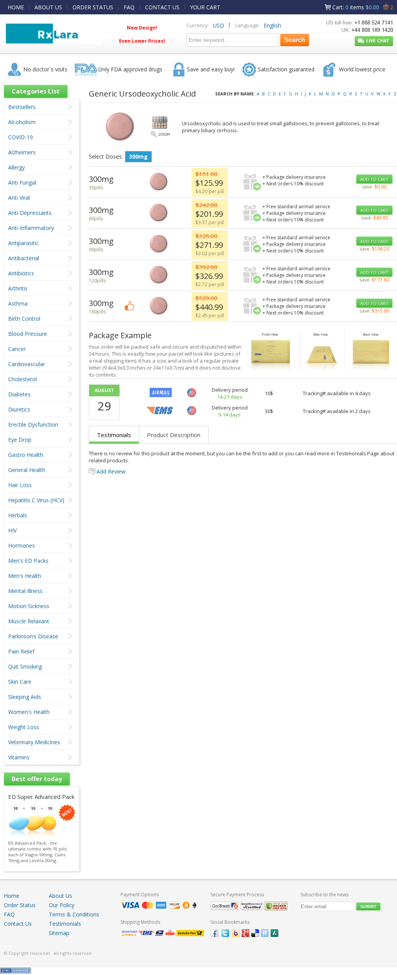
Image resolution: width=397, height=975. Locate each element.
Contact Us (18, 923)
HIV (12, 530)
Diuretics (19, 409)
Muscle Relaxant (28, 621)
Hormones (21, 545)
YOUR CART (205, 7)
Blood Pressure (27, 333)
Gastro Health (25, 454)
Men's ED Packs (28, 560)
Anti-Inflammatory (31, 228)
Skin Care (19, 681)
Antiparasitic (23, 243)
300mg (138, 156)
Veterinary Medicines (34, 742)
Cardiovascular (26, 364)
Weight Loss (23, 727)
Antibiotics (21, 273)
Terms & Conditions (74, 914)
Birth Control (24, 318)
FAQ (129, 7)
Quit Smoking (25, 666)
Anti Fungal (22, 182)
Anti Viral (19, 197)
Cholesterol (22, 379)
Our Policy (61, 905)
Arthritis (18, 288)
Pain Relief (21, 651)
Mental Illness (25, 591)
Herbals (17, 515)
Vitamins (18, 757)
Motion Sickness (28, 606)
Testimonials (114, 435)
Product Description (173, 435)
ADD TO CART (374, 179)
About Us (60, 895)
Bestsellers (22, 107)
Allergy (16, 167)
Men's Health (24, 575)
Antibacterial (23, 258)
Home (11, 895)
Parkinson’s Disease (33, 636)
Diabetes (19, 394)
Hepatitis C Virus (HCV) (36, 500)
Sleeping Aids (24, 696)
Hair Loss (20, 485)
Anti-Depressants (30, 212)
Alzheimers (22, 152)
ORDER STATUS (92, 7)
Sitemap (59, 933)
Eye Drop (19, 439)
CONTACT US (162, 7)
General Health (26, 470)
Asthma (18, 303)
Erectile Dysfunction (33, 424)
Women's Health (29, 712)
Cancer (17, 349)
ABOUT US (48, 7)
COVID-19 (20, 137)
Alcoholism (22, 122)
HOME (16, 7)
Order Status (20, 905)
